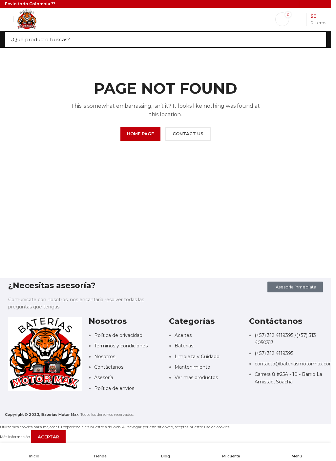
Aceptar (48, 436)
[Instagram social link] (45, 402)
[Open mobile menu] (7, 19)
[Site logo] (27, 19)
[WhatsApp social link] (57, 402)
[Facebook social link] (33, 402)
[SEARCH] (319, 39)
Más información (15, 436)
